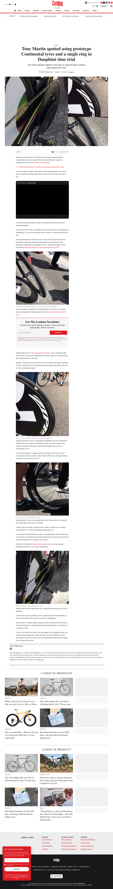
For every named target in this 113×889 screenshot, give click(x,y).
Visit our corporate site (79, 883)
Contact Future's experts (40, 866)
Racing (27, 10)
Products (56, 45)
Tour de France (47, 839)
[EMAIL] (11, 649)
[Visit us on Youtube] (109, 3)
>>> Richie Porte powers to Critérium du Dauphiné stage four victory (40, 167)
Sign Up (17, 869)
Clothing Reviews (86, 849)
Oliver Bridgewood (47, 72)
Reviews (36, 10)
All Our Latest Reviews (88, 839)
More (95, 10)
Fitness (58, 10)
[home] (15, 11)
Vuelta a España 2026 (50, 16)
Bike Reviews (85, 843)
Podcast (86, 10)
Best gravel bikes (66, 843)
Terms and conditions (58, 866)
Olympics (45, 849)
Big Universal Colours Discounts (29, 16)
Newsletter (65, 152)
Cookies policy (84, 866)
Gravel (66, 10)
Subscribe (103, 6)
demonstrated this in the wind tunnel (42, 247)
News (19, 10)
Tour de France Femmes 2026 (93, 16)
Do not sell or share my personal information (63, 870)
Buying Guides (47, 10)
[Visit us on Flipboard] (112, 3)
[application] (42, 200)
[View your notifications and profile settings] (15, 4)
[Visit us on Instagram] (101, 3)
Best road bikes (66, 839)
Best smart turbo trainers (69, 846)
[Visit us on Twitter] (104, 3)
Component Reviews (87, 846)
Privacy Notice (21, 339)
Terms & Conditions (15, 877)
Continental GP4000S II (42, 353)
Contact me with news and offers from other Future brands (17, 865)
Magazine (76, 10)
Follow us (56, 152)
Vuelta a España (47, 846)
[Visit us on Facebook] (106, 3)
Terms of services (39, 337)
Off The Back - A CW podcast (71, 16)
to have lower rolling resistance (43, 544)
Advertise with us (39, 870)
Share (20, 152)
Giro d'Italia (45, 843)
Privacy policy (73, 866)
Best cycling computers (68, 849)
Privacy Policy (23, 875)
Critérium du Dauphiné (42, 163)
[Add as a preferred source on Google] (56, 876)
